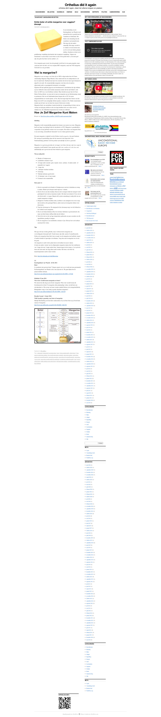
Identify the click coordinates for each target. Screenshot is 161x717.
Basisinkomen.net (90, 215)
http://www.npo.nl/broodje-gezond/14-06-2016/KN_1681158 (50, 305)
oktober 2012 (89, 361)
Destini (119, 186)
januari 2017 (89, 291)
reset (121, 196)
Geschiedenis (85, 12)
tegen (119, 198)
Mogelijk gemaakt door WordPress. (70, 714)
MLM (121, 192)
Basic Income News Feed (92, 220)
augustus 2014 (89, 325)
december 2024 (89, 235)
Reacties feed (89, 455)
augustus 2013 (89, 344)
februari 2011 (89, 395)
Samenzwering (115, 12)
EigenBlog (60, 12)
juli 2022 (88, 245)
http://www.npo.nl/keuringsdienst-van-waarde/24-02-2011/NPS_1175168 (53, 274)
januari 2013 (89, 354)
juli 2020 (88, 262)
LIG (120, 188)
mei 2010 (88, 402)
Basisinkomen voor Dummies (93, 208)
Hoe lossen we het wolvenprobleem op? (96, 192)
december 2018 (89, 274)
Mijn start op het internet (97, 170)
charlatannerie (113, 186)
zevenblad (120, 202)
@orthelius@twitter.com (98, 106)
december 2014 (89, 315)
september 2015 (89, 305)
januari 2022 (89, 254)
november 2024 (89, 237)
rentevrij (118, 196)
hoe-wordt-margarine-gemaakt (55, 355)
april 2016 (88, 298)
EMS (111, 188)
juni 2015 (88, 308)
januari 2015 (89, 313)
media (121, 190)
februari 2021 (89, 257)
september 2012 (89, 364)
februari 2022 (89, 252)
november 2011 (89, 383)
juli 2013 (88, 347)
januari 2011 (89, 397)
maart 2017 (88, 288)
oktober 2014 (89, 320)
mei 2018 (88, 281)
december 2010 (89, 400)
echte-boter (72, 353)
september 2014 (89, 322)
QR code (123, 194)
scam (124, 196)
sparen (114, 198)
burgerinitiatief (113, 184)
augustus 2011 (89, 388)
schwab (111, 198)
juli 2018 (88, 279)
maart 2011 (88, 393)
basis (58, 353)
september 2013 (89, 342)
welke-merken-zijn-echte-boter (48, 361)
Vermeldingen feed (90, 453)
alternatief (39, 353)
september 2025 (89, 232)
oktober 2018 (89, 276)
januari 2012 (89, 378)
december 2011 (89, 381)
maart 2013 (88, 351)
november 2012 (89, 359)
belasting (113, 182)
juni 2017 (88, 286)
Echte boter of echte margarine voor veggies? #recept (54, 23)
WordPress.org (89, 457)
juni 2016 (88, 296)
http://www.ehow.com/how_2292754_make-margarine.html (56, 116)
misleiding (117, 192)
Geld (76, 12)
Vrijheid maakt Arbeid (91, 206)
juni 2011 (88, 390)
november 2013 (89, 337)
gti (118, 188)
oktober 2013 (89, 339)
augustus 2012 (89, 366)
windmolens (115, 202)
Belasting (50, 12)
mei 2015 (88, 310)
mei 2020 (88, 264)
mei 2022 (88, 247)
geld (115, 187)
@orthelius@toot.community (99, 107)
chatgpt (88, 417)
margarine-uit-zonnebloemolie (66, 357)
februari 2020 (89, 266)
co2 (116, 186)
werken (111, 202)
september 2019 (89, 271)
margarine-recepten (53, 357)
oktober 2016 (89, 293)
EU (113, 188)
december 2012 (89, 356)
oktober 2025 (89, 230)
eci (122, 186)
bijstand (122, 182)
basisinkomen (117, 179)
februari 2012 (89, 376)
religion (111, 196)
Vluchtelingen (117, 200)
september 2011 (89, 385)
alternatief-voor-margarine (49, 353)
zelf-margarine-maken (61, 361)
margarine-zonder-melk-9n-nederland (50, 359)
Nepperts (95, 12)
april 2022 (88, 249)
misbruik (112, 192)
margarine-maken (68, 355)
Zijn (123, 12)
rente (114, 196)
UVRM (122, 198)
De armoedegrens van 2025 (98, 159)
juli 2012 (88, 368)
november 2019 (89, 269)
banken (118, 177)
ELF (124, 186)
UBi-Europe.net (89, 218)
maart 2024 (88, 240)
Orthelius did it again (80, 4)
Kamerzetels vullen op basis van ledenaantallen (98, 179)
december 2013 (89, 334)
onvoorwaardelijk (117, 194)
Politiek (104, 12)
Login (87, 450)
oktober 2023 (89, 242)
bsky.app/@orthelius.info (98, 109)
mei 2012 (88, 371)
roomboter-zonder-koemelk (67, 359)
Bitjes (87, 414)
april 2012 (88, 373)
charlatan (119, 183)
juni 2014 (88, 327)
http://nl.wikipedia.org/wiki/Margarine (48, 256)
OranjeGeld (88, 211)
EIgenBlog (43, 351)
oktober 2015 (89, 303)
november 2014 (89, 317)
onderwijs (112, 194)
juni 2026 (88, 228)
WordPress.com (94, 714)
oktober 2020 (89, 259)
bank (115, 177)
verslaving (112, 200)
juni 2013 (88, 349)
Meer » (100, 166)
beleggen (117, 181)
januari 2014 (89, 332)
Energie (69, 12)
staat (75, 359)
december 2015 (89, 300)
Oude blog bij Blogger (91, 213)
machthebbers (117, 190)
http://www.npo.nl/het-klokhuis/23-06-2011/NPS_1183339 (49, 291)
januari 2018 (89, 283)
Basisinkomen (40, 12)
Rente (87, 434)
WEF (123, 200)
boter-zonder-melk (64, 353)
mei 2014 (88, 330)
